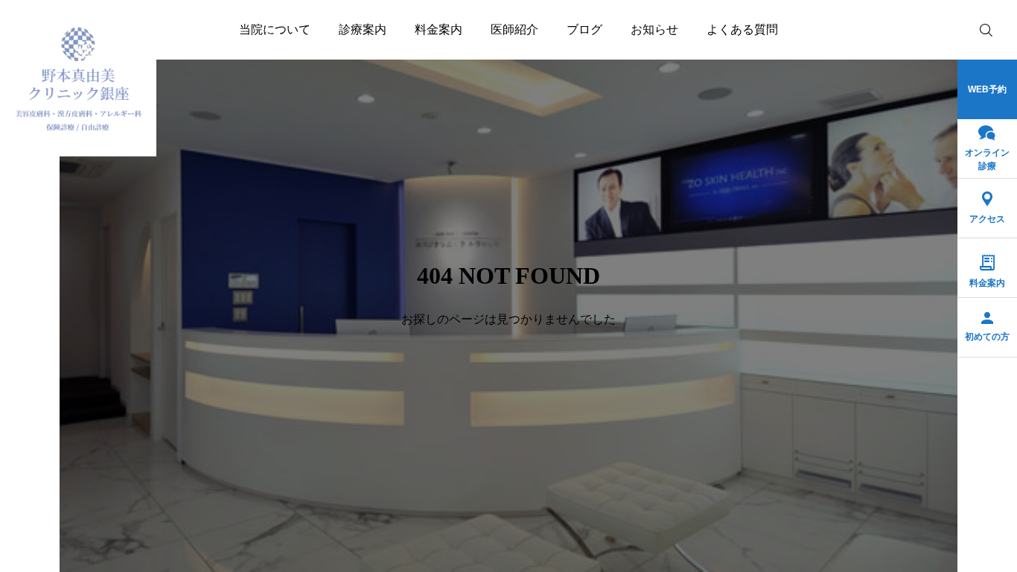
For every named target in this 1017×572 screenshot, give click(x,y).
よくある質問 (742, 29)
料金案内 (438, 29)
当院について (274, 29)
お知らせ (654, 29)
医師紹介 (514, 29)
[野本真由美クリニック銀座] (78, 78)
